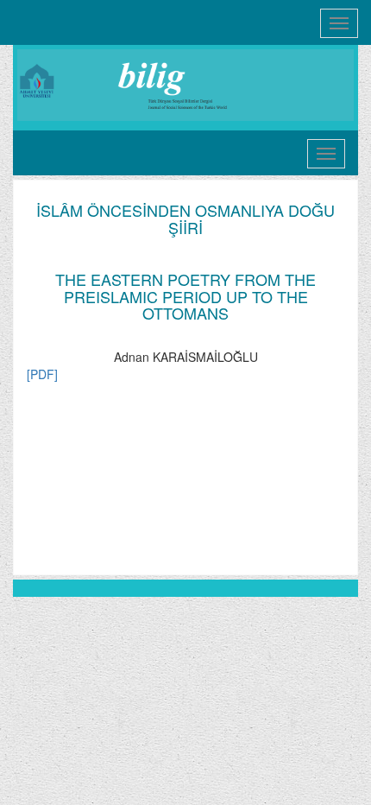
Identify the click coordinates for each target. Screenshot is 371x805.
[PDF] (42, 374)
